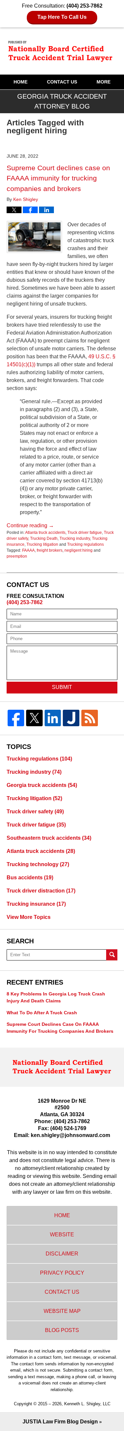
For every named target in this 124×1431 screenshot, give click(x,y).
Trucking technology (38, 864)
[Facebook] (16, 718)
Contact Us (62, 81)
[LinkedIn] (53, 718)
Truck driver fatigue (84, 532)
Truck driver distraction (41, 891)
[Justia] (71, 718)
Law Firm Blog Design (60, 1421)
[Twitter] (34, 718)
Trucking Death (44, 538)
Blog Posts (62, 1330)
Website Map (62, 1311)
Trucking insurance (36, 904)
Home (20, 81)
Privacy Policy (62, 1273)
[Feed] (89, 718)
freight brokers (49, 550)
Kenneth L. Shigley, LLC (87, 1403)
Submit (62, 687)
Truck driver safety (35, 811)
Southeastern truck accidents (49, 838)
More (103, 81)
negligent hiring (78, 550)
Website (62, 1234)
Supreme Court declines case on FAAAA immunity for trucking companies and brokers (58, 178)
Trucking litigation (42, 544)
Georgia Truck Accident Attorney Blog (62, 50)
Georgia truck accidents (42, 785)
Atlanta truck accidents (45, 532)
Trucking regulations (85, 544)
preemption (17, 556)
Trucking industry (75, 538)
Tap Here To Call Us (62, 17)
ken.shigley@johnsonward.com (70, 1135)
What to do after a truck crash (42, 1012)
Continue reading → (30, 525)
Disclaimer (62, 1253)
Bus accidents (30, 877)
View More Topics (29, 917)
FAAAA (28, 550)
